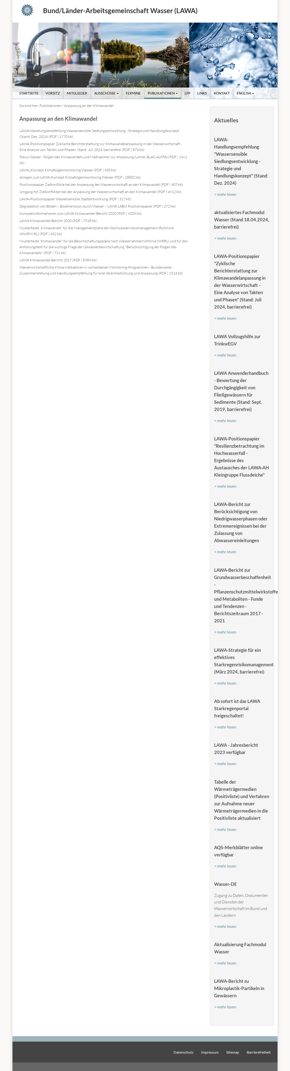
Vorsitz (53, 93)
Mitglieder (77, 93)
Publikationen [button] (161, 93)
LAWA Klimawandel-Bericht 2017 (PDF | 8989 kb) (58, 260)
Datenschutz (183, 1052)
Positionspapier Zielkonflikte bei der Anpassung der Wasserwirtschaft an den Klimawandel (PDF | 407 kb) (101, 184)
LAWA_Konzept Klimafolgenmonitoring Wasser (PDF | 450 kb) (67, 170)
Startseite (29, 93)
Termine (133, 93)
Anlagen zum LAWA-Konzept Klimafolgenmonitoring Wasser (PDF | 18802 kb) (80, 177)
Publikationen (50, 105)
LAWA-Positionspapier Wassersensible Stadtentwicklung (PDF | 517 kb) (75, 199)
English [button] (244, 93)
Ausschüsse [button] (105, 93)
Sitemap (232, 1052)
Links (202, 93)
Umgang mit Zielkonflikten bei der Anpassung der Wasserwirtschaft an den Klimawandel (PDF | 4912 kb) (100, 191)
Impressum (210, 1052)
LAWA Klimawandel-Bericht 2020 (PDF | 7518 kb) (58, 220)
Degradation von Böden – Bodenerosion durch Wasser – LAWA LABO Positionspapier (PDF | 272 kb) (97, 206)
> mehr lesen (225, 194)
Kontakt (222, 93)
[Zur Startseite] (29, 10)
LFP (187, 93)
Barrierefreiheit (259, 1052)
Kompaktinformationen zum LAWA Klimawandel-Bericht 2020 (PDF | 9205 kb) (80, 213)
